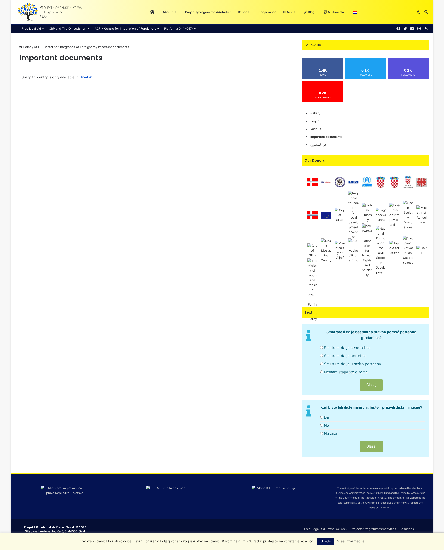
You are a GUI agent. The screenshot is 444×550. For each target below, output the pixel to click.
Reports (243, 12)
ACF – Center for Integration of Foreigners (65, 47)
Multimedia (335, 12)
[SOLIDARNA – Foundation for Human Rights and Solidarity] (367, 250)
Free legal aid (31, 28)
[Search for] (425, 12)
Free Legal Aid (314, 529)
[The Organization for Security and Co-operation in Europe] (353, 182)
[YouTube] (412, 29)
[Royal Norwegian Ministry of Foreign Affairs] (312, 182)
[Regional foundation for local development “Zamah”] (353, 215)
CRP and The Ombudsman (67, 28)
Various (315, 129)
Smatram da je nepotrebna (347, 347)
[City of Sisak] (340, 215)
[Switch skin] (419, 12)
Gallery (315, 113)
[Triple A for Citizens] (394, 250)
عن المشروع (318, 144)
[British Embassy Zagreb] (367, 215)
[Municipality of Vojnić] (340, 250)
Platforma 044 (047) (178, 28)
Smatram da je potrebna (345, 355)
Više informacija (350, 541)
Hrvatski (86, 77)
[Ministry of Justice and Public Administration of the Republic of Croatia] (394, 182)
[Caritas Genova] (421, 182)
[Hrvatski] (355, 12)
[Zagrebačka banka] (381, 215)
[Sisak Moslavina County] (326, 250)
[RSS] (425, 29)
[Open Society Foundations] (408, 215)
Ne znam (331, 433)
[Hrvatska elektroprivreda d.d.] (394, 215)
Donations (406, 529)
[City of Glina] (312, 250)
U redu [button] (326, 541)
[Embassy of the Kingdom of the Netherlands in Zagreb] (326, 182)
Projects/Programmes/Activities (208, 12)
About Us (169, 12)
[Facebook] (398, 29)
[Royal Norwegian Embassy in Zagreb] (312, 215)
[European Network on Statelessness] (408, 250)
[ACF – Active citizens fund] (353, 250)
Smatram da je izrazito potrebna (352, 364)
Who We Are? (338, 529)
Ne (326, 425)
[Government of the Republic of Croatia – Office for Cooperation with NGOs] (408, 182)
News (290, 12)
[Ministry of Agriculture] (421, 215)
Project (315, 121)
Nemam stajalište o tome (346, 372)
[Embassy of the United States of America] (340, 182)
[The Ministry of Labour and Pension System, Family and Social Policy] (312, 289)
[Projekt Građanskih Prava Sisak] (49, 12)
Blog (310, 12)
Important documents (326, 137)
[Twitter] (405, 29)
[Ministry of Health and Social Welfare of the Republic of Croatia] (381, 182)
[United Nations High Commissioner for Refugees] (367, 182)
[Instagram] (419, 29)
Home (26, 47)
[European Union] (326, 215)
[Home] (152, 12)
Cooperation (267, 12)
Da (326, 417)
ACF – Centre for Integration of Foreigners (125, 28)
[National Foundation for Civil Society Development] (381, 250)
